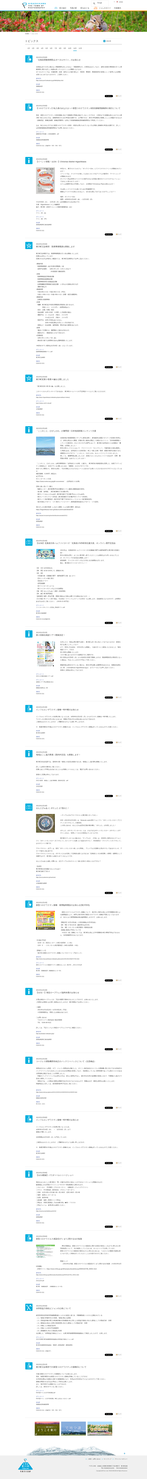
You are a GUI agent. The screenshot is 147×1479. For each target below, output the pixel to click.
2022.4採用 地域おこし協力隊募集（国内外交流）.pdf (52, 780)
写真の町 (73, 8)
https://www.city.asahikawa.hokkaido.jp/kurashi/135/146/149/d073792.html (57, 959)
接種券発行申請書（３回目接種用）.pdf (47, 134)
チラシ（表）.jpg (41, 213)
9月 (65, 48)
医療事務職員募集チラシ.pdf (44, 351)
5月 (47, 48)
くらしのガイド (105, 8)
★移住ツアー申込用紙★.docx (44, 682)
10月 (69, 48)
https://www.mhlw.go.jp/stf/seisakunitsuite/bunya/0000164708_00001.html (57, 1275)
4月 (42, 48)
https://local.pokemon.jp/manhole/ (46, 877)
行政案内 (117, 8)
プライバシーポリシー (121, 1459)
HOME (27, 34)
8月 (60, 48)
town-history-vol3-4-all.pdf (43, 403)
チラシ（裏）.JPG (41, 219)
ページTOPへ (124, 1453)
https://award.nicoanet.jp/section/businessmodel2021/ (51, 515)
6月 (51, 48)
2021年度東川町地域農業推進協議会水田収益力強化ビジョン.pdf (55, 1339)
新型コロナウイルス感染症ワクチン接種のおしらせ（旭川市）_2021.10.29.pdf (59, 965)
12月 (80, 48)
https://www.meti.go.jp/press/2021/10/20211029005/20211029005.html (56, 1092)
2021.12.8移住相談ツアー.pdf (44, 676)
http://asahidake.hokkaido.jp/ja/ (45, 1033)
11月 (75, 48)
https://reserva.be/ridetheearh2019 (46, 1211)
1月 (28, 48)
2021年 (108, 41)
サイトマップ (107, 1459)
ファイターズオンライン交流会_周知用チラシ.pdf (50, 607)
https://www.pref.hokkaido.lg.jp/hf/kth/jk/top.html (49, 80)
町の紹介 (63, 8)
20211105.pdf (40, 1280)
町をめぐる (85, 8)
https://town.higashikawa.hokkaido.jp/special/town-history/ (53, 397)
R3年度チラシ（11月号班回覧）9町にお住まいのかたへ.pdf (53, 1398)
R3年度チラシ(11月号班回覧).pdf (45, 1392)
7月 (56, 48)
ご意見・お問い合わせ (94, 1459)
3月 (37, 48)
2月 (33, 48)
